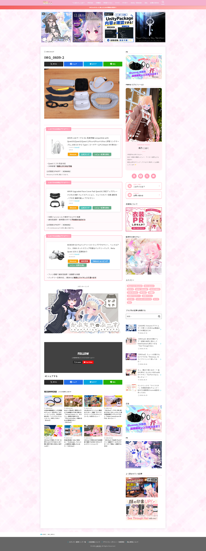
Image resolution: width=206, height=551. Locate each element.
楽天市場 (84, 261)
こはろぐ (98, 546)
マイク (117, 3)
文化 (146, 3)
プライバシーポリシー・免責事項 (113, 542)
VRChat (90, 3)
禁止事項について (133, 542)
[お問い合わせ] (153, 176)
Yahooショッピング (100, 261)
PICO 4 (130, 289)
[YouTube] (88, 362)
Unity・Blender (136, 3)
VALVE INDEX (154, 289)
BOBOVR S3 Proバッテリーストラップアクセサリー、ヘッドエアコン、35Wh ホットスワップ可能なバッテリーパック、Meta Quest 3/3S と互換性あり (93, 248)
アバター (125, 3)
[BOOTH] (140, 176)
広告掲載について (94, 542)
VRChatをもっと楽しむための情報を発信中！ (103, 7)
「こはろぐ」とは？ (78, 3)
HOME (44, 534)
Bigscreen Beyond (135, 286)
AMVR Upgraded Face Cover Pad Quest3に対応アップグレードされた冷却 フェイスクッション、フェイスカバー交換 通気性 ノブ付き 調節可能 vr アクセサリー (92, 194)
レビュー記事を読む (102, 154)
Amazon (73, 154)
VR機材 (98, 3)
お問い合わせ (154, 3)
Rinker (76, 147)
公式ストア (85, 154)
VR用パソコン (108, 3)
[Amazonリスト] (134, 176)
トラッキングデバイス (144, 299)
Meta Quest (149, 286)
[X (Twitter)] (147, 176)
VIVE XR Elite (132, 293)
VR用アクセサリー (134, 296)
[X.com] (77, 362)
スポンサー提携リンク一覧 (77, 542)
